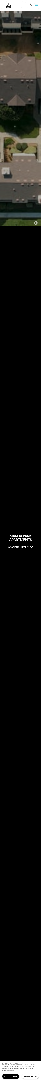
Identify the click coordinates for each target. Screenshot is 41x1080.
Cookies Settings (30, 1076)
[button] (31, 4)
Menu (36, 4)
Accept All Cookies (11, 1076)
